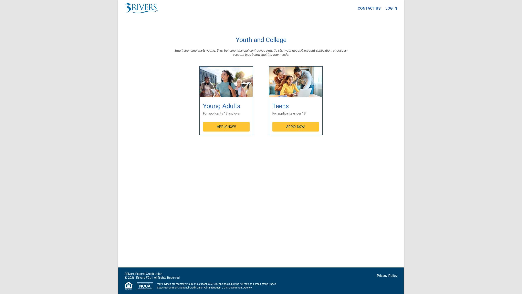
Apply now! (226, 127)
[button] (387, 276)
